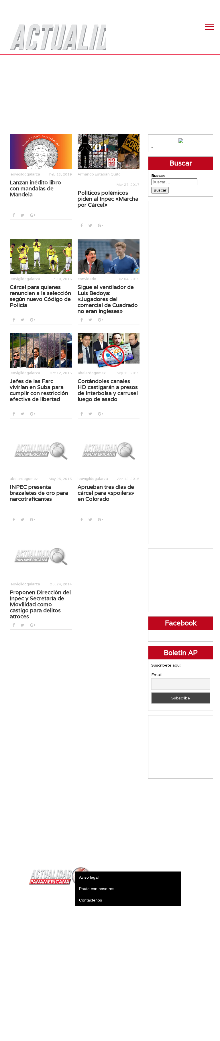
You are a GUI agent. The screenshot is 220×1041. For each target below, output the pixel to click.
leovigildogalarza (25, 174)
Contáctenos (90, 900)
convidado (87, 278)
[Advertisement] (110, 94)
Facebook (170, 5)
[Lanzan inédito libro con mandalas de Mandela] (41, 151)
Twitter (184, 5)
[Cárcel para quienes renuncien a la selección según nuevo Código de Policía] (41, 256)
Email (156, 674)
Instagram (198, 5)
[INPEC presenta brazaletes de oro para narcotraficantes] (41, 450)
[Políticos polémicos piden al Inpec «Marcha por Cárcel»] (109, 151)
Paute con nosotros (96, 888)
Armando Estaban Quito (99, 174)
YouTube (213, 5)
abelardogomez (92, 372)
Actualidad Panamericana (55, 33)
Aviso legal (89, 877)
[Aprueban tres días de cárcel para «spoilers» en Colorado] (109, 450)
